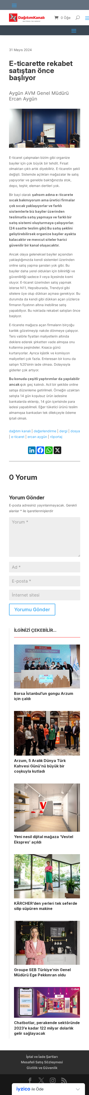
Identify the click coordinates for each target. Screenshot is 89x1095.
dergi (63, 431)
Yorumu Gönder (32, 609)
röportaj (56, 437)
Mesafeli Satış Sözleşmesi (42, 1062)
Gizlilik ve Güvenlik (42, 1068)
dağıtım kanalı (20, 431)
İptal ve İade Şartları (42, 1057)
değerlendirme (45, 431)
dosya (75, 431)
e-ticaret (17, 437)
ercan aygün (37, 437)
